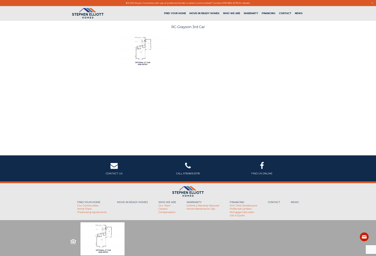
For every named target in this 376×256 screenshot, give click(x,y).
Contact (285, 13)
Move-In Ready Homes (204, 13)
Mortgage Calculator (242, 212)
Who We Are (231, 13)
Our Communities (87, 205)
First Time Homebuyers (243, 205)
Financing (268, 13)
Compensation (167, 212)
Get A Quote (237, 215)
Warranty (251, 13)
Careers (162, 208)
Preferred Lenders (241, 208)
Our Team (164, 205)
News (299, 13)
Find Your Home (175, 13)
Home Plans (84, 208)
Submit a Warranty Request (203, 205)
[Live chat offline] (364, 236)
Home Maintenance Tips (201, 208)
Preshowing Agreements (92, 212)
